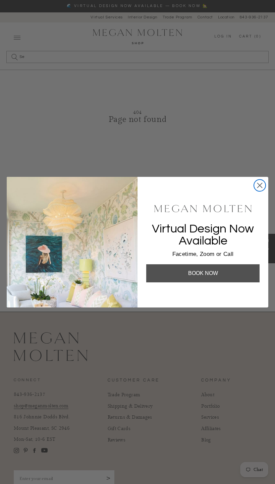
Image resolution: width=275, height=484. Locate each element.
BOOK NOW (203, 273)
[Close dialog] (260, 185)
